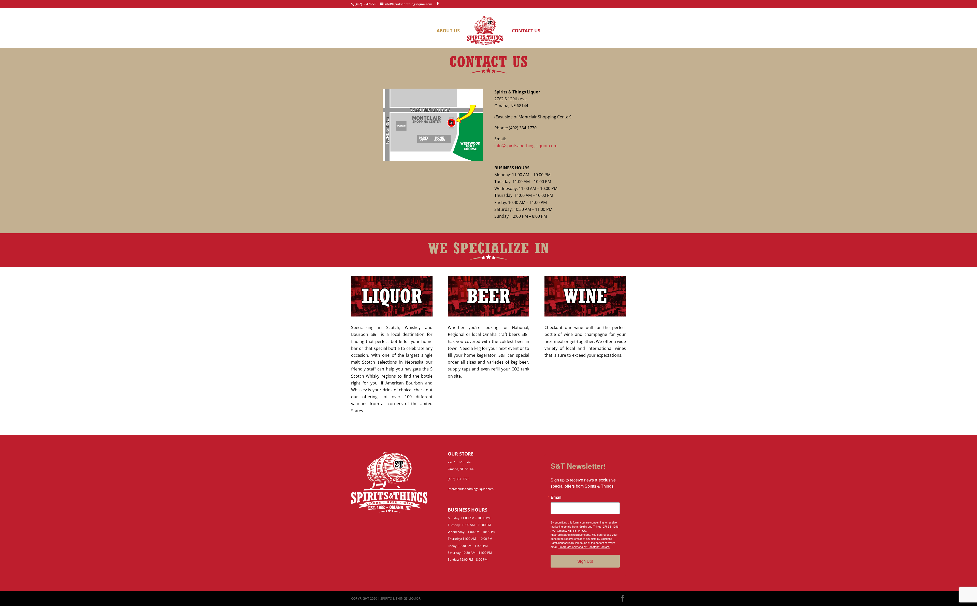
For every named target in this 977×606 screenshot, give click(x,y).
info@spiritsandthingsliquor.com (525, 145)
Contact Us (526, 31)
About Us (448, 31)
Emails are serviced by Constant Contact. (584, 547)
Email (556, 497)
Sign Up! (585, 561)
